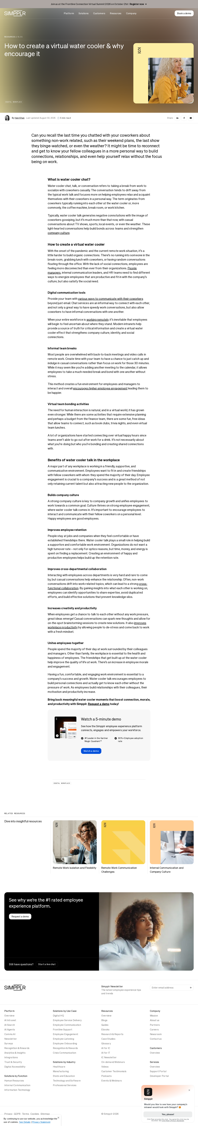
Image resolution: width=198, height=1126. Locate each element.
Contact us (156, 1038)
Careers (154, 1029)
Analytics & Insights (15, 1052)
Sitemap (45, 1114)
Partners (155, 1025)
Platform (69, 13)
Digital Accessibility (14, 1066)
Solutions (84, 13)
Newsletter (10, 1038)
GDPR (17, 1114)
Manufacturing (61, 1071)
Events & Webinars (111, 1080)
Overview (9, 1015)
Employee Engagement (65, 1034)
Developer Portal (159, 1076)
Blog (20, 37)
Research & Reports (112, 1034)
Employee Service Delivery (67, 1020)
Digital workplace (13, 102)
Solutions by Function (15, 1076)
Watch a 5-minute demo (101, 719)
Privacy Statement (41, 1122)
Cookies (34, 1114)
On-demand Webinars (113, 1062)
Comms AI (9, 1034)
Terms (25, 1114)
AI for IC (105, 1048)
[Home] (15, 13)
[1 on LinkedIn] (177, 118)
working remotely (98, 319)
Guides (104, 1025)
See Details (24, 1122)
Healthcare (59, 1066)
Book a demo (184, 13)
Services (154, 1062)
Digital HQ (58, 1015)
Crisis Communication (64, 1052)
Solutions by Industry (64, 1062)
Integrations (11, 1057)
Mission (154, 1015)
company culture (59, 232)
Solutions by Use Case (65, 1011)
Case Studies (108, 1038)
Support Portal (158, 1071)
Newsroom (156, 1034)
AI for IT (105, 1052)
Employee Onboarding (65, 1043)
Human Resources (14, 1080)
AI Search (9, 1025)
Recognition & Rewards (16, 1048)
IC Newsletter (109, 1057)
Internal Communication (17, 1085)
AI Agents (9, 1029)
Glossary (106, 1043)
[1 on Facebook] (184, 118)
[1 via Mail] (191, 118)
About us (154, 1020)
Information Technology (17, 1090)
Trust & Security (13, 1062)
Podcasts (106, 1076)
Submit (190, 987)
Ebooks (105, 1029)
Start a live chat (47, 964)
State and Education (64, 1076)
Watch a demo (91, 751)
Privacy (8, 1114)
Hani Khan (20, 118)
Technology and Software (67, 1080)
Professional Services (65, 1085)
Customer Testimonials (113, 1071)
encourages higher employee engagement (100, 388)
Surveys (8, 1043)
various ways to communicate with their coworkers (110, 298)
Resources (115, 13)
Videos (105, 1066)
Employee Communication (67, 1025)
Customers (99, 13)
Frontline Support (62, 1029)
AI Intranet (10, 1020)
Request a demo (99, 704)
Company (131, 13)
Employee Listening (63, 1038)
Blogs (104, 1020)
